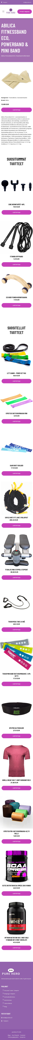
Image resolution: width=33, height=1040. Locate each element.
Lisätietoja (16, 110)
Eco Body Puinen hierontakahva (16, 297)
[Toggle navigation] (3, 11)
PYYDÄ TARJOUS (24, 11)
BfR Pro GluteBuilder (16, 728)
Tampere (5, 2)
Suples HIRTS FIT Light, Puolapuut (16, 517)
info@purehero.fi (27, 2)
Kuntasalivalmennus (9, 997)
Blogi (5, 1006)
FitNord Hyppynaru (16, 256)
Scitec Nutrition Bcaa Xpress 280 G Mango (16, 885)
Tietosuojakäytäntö (13, 1037)
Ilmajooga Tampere (9, 993)
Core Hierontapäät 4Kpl (16, 204)
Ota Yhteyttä (15, 1035)
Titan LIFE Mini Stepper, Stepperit (16, 570)
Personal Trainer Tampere (11, 990)
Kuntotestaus (8, 1000)
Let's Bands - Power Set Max (16, 373)
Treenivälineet (12, 97)
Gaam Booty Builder (16, 465)
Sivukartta (22, 1037)
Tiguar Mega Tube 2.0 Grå (16, 622)
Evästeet (22, 1035)
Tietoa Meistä (8, 1003)
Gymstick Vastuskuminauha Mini (16, 413)
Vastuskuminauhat (22, 97)
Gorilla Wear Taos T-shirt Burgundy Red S (16, 780)
